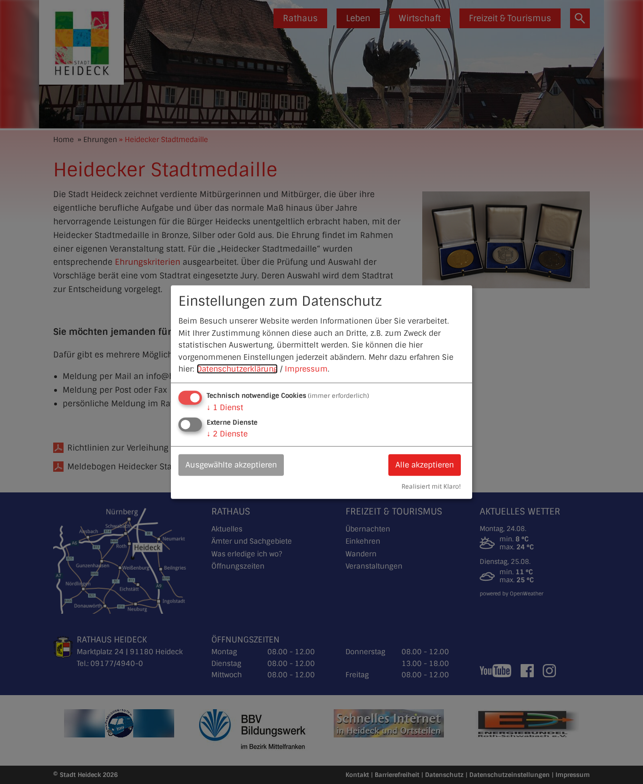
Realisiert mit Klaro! (431, 486)
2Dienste (227, 434)
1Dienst (225, 407)
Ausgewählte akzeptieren (231, 465)
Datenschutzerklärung (237, 369)
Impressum (306, 369)
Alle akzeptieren (424, 465)
